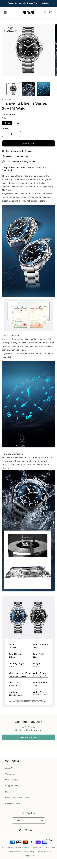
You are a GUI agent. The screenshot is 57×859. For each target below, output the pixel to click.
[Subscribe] (42, 820)
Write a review (28, 737)
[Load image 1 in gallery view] (13, 89)
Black (7, 123)
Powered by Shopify (22, 847)
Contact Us (10, 774)
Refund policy (37, 847)
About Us (9, 768)
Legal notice (29, 855)
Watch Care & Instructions (17, 798)
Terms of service (14, 852)
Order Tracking (12, 780)
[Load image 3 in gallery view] (28, 89)
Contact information (44, 852)
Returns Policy (11, 792)
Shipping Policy (12, 786)
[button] (5, 12)
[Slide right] (54, 90)
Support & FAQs (12, 804)
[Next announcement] (52, 3)
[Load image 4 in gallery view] (43, 89)
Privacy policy (50, 847)
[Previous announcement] (5, 3)
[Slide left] (3, 90)
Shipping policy (28, 852)
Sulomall (11, 847)
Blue (18, 123)
